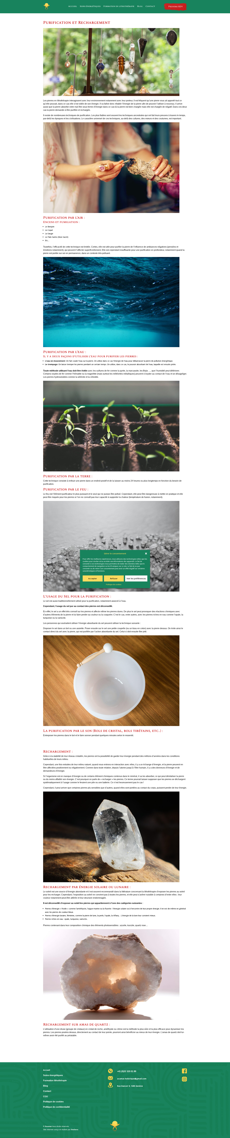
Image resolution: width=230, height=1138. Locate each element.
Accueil (72, 6)
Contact (150, 6)
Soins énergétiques (90, 6)
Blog (140, 6)
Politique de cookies (113, 584)
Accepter (92, 578)
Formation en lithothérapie (118, 6)
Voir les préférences (136, 578)
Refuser (114, 578)
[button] (146, 553)
